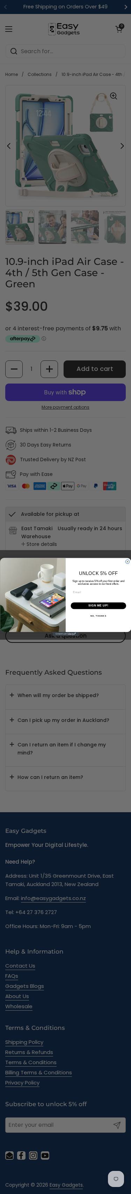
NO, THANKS (98, 616)
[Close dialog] (127, 562)
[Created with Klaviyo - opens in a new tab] (65, 634)
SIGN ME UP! (98, 605)
